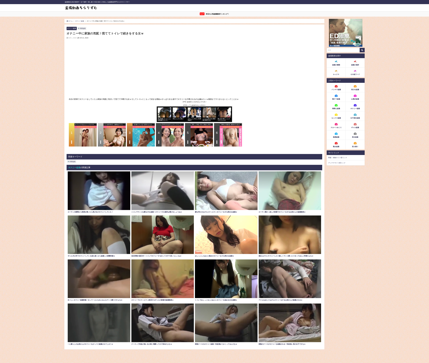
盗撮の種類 (336, 65)
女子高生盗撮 (355, 118)
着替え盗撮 (336, 108)
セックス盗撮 (336, 118)
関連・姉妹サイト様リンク (337, 157)
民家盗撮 (83, 28)
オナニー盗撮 (71, 28)
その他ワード (355, 74)
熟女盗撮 (336, 146)
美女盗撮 (355, 137)
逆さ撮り (355, 146)
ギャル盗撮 (355, 127)
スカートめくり (336, 127)
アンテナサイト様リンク (336, 163)
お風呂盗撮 (355, 99)
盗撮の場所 (355, 65)
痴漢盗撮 (336, 137)
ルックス (336, 74)
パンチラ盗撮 (336, 89)
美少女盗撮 (355, 89)
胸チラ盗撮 (336, 99)
